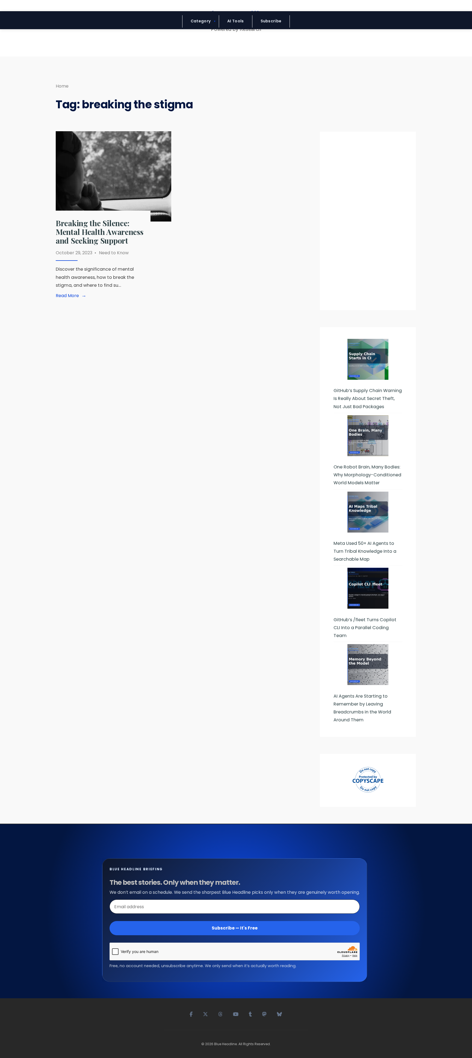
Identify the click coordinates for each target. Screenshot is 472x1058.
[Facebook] (191, 1013)
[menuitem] (200, 21)
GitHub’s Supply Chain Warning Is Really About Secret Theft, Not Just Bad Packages (368, 398)
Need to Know (114, 253)
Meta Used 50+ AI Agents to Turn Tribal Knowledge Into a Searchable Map (365, 551)
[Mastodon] (264, 1013)
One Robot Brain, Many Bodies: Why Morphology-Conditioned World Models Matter (367, 475)
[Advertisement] (368, 223)
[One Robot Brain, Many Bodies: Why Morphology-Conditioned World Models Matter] (367, 435)
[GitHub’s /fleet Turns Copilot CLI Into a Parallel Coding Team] (367, 588)
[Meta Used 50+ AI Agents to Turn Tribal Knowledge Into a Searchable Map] (367, 512)
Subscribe (271, 21)
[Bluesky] (280, 1013)
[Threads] (220, 1013)
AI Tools (235, 21)
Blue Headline (225, 1044)
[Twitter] (206, 1013)
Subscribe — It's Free (235, 928)
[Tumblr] (251, 1013)
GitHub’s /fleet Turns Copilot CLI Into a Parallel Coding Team (365, 628)
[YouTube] (236, 1013)
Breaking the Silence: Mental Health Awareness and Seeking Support (99, 232)
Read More (72, 295)
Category (201, 21)
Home (62, 86)
